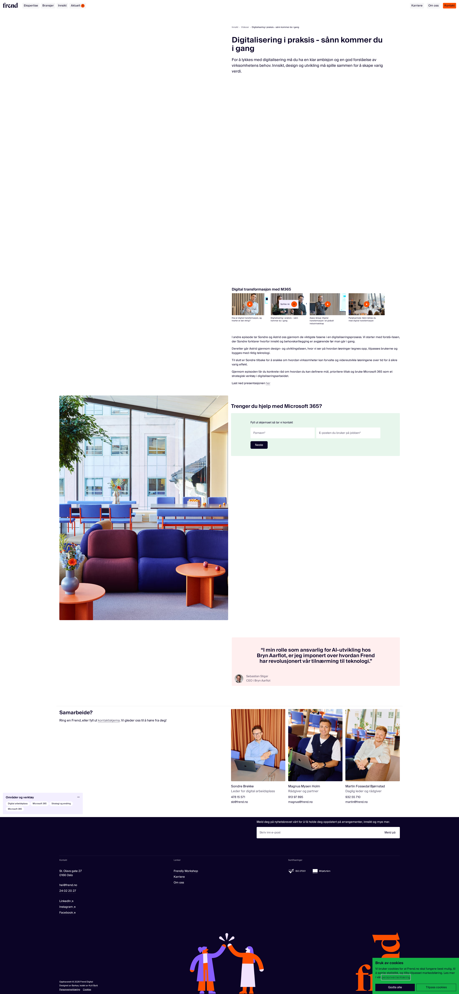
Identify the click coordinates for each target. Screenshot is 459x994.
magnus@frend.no (300, 802)
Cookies (87, 989)
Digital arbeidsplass (18, 804)
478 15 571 (238, 797)
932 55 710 (353, 797)
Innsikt (62, 5)
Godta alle (395, 987)
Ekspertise (31, 5)
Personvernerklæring (69, 989)
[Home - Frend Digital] (10, 5)
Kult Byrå (93, 986)
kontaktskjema (109, 720)
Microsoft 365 (40, 804)
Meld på (390, 832)
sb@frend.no (239, 802)
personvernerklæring (396, 977)
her (268, 383)
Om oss (433, 5)
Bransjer (48, 5)
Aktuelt (77, 5)
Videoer (245, 27)
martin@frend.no (356, 802)
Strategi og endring (61, 804)
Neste (259, 444)
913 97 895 (295, 797)
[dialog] (415, 976)
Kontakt (449, 5)
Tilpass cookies (436, 987)
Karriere (417, 5)
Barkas (75, 986)
